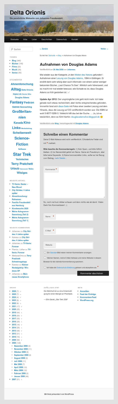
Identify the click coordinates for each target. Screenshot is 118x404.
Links (16, 127)
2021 (14, 306)
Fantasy (16, 102)
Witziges (22, 173)
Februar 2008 (20, 373)
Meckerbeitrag (26, 128)
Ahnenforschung (22, 84)
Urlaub (15, 168)
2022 (14, 303)
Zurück (44, 48)
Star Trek (22, 154)
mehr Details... (61, 158)
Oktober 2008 (20, 352)
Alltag (16, 89)
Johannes (71, 69)
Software (22, 149)
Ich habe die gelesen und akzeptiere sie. (73, 267)
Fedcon (29, 102)
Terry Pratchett (22, 163)
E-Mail (49, 230)
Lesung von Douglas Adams (69, 78)
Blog (59, 55)
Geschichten (46, 39)
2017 (14, 318)
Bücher (15, 63)
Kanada (18, 123)
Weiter (104, 48)
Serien (15, 72)
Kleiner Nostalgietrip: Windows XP (20, 267)
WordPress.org (86, 300)
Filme (14, 66)
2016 (14, 321)
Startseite (15, 39)
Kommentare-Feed (88, 297)
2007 (14, 379)
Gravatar (53, 252)
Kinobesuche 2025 (20, 208)
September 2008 (21, 355)
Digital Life (17, 94)
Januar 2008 (19, 376)
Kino (27, 122)
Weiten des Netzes (84, 74)
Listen (34, 39)
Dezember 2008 (21, 345)
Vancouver (24, 169)
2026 (14, 291)
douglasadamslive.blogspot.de (85, 116)
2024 (14, 297)
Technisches (22, 159)
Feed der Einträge (88, 294)
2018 (14, 315)
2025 (14, 294)
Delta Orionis (27, 12)
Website (48, 244)
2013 (14, 330)
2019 (14, 312)
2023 (14, 300)
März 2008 (18, 370)
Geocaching (26, 106)
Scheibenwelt (22, 132)
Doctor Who (26, 94)
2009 (14, 339)
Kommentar (51, 169)
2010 (14, 336)
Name (49, 216)
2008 (14, 342)
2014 (14, 327)
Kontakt (75, 39)
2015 (14, 324)
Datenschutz (61, 39)
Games (15, 106)
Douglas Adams (82, 123)
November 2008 (21, 349)
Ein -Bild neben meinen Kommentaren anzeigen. (69, 252)
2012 (14, 333)
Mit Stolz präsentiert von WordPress (59, 394)
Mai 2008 (18, 364)
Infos (25, 39)
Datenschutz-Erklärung (66, 267)
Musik (14, 69)
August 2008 (19, 358)
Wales (31, 169)
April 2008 (18, 367)
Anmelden (84, 291)
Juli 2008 (18, 361)
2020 (14, 309)
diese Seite (63, 106)
